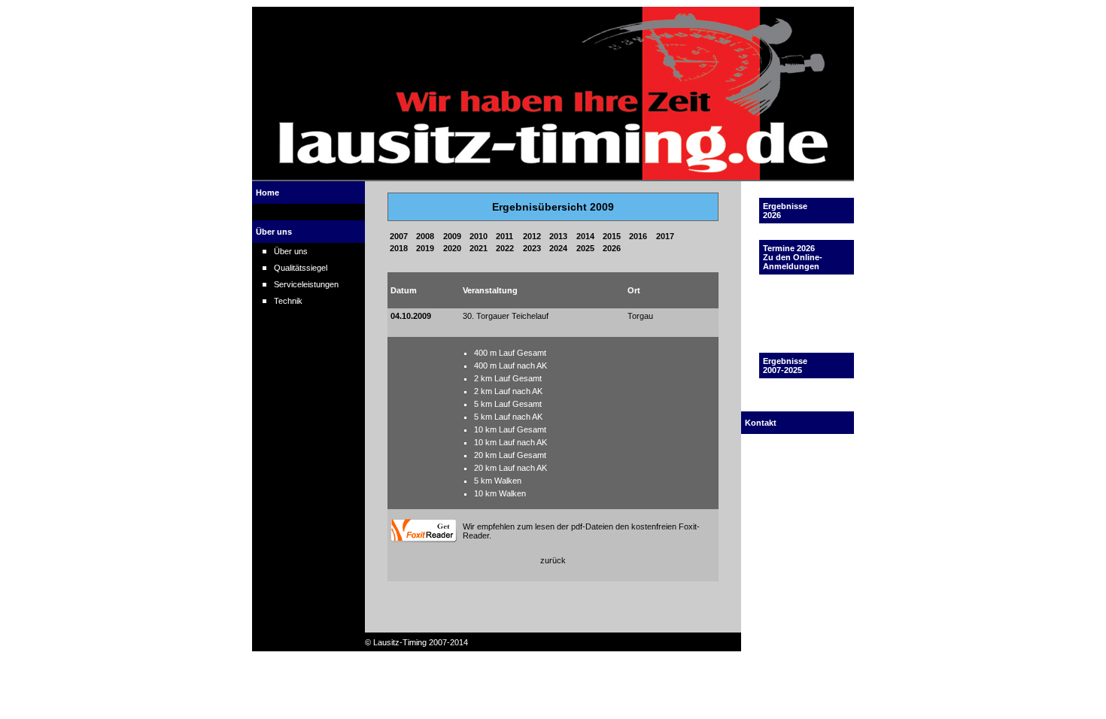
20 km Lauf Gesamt (510, 455)
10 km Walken (500, 493)
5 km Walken (497, 480)
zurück (553, 560)
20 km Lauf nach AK (510, 467)
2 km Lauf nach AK (508, 391)
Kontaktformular (792, 458)
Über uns (291, 251)
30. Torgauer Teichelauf (505, 315)
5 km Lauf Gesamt (508, 403)
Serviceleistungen (306, 284)
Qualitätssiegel (300, 267)
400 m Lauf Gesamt (510, 352)
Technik (288, 300)
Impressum (783, 475)
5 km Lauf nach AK (508, 416)
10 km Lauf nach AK (510, 442)
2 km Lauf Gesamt (508, 378)
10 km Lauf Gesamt (510, 429)
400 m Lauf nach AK (510, 365)
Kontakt (777, 442)
